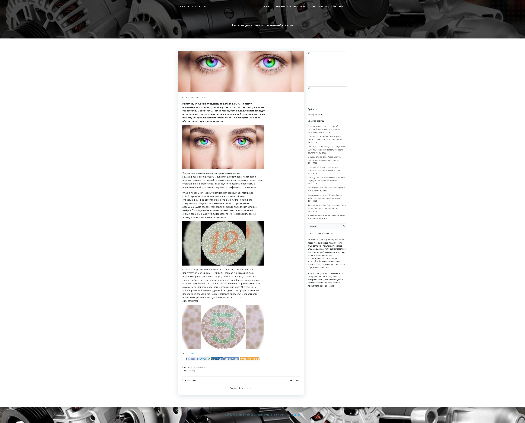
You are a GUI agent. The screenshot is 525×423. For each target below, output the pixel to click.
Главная (266, 6)
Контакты (338, 6)
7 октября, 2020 (198, 97)
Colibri (297, 414)
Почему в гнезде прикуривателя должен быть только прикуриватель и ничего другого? (326, 149)
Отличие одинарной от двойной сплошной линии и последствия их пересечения (324, 129)
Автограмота (320, 6)
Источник (191, 353)
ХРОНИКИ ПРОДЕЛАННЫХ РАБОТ (292, 6)
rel (186, 97)
